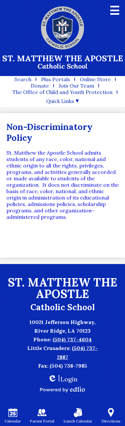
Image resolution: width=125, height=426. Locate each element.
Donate (40, 85)
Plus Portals (55, 79)
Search (22, 79)
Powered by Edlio (62, 389)
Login (63, 379)
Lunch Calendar (77, 421)
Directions (111, 421)
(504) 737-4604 (72, 339)
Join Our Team (76, 85)
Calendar (12, 421)
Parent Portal (42, 421)
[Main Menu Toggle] (115, 10)
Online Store (95, 79)
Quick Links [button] (60, 101)
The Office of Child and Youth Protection (63, 92)
